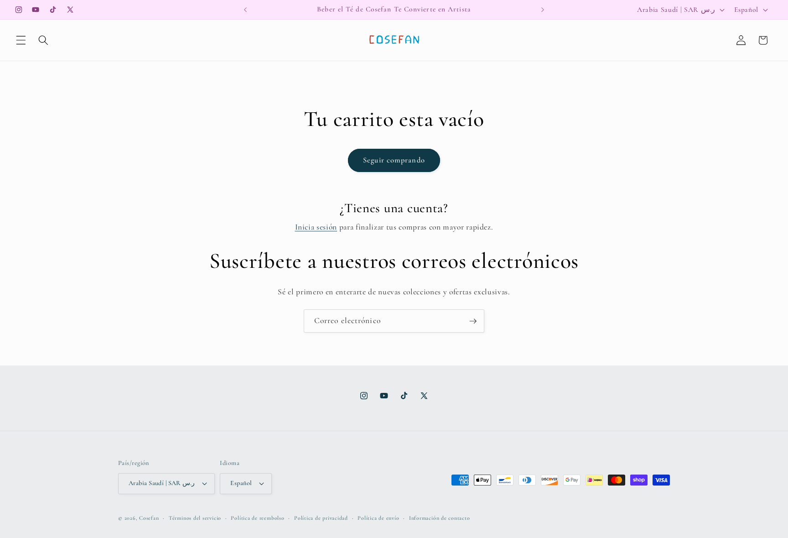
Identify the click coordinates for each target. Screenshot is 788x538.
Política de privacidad (321, 518)
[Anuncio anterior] (245, 9)
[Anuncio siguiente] (543, 9)
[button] (21, 40)
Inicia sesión (316, 227)
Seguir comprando (394, 160)
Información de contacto (439, 518)
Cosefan (149, 518)
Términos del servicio (195, 518)
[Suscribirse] (473, 321)
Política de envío (378, 518)
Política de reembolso (257, 518)
